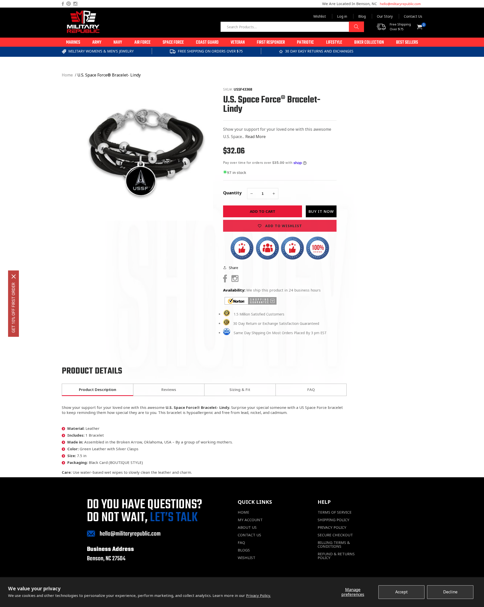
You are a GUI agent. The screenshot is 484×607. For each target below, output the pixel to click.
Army (96, 42)
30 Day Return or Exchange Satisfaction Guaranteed (276, 323)
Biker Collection (369, 42)
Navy (117, 42)
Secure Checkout (335, 535)
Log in (342, 16)
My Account (250, 520)
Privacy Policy (332, 527)
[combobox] (292, 27)
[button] (73, 42)
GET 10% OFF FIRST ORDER (13, 307)
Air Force (142, 42)
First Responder (271, 42)
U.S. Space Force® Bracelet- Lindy (109, 75)
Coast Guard (207, 42)
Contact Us (413, 16)
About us (247, 527)
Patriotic (305, 42)
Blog (362, 16)
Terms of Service (335, 512)
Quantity (232, 193)
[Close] (14, 276)
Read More (255, 136)
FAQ (241, 542)
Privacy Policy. (258, 595)
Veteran (238, 42)
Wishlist (319, 16)
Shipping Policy (333, 520)
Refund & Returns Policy (336, 556)
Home (67, 75)
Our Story (385, 16)
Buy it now (321, 211)
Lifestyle (334, 42)
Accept (401, 592)
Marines (73, 42)
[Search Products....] (356, 26)
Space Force (173, 42)
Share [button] (233, 267)
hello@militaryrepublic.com (400, 4)
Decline (450, 592)
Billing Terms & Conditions (334, 544)
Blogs (244, 550)
